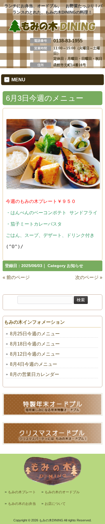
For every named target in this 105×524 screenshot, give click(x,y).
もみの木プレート (22, 492)
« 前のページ (16, 277)
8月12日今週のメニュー (35, 354)
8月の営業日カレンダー (34, 374)
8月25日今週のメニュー (35, 333)
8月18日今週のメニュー (35, 343)
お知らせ (75, 266)
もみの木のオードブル (62, 492)
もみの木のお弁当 (22, 504)
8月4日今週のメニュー (33, 364)
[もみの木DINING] (52, 31)
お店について (55, 504)
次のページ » (88, 277)
